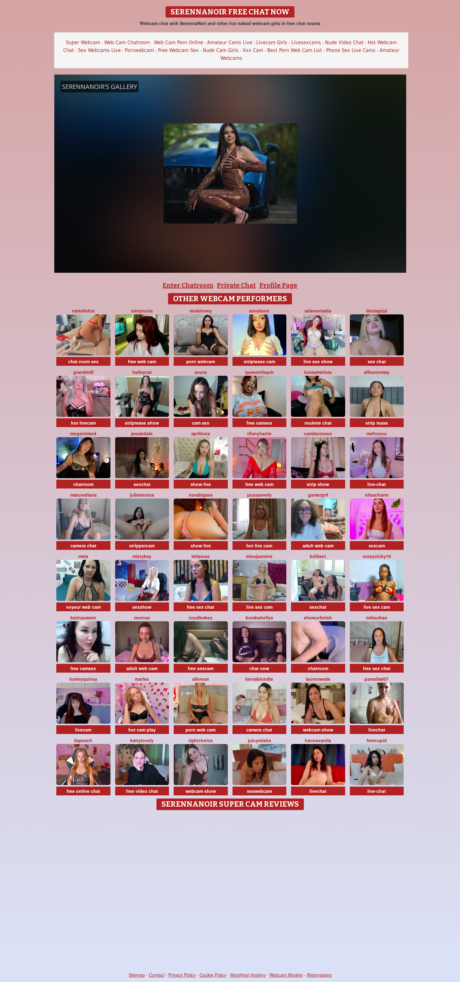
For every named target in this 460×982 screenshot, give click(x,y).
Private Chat (236, 285)
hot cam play (142, 729)
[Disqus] (230, 891)
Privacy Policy (182, 975)
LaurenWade (318, 679)
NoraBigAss (201, 495)
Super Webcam (83, 42)
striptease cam (259, 361)
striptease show (142, 423)
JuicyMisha (259, 740)
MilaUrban (376, 617)
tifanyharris (259, 433)
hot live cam (259, 545)
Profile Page (278, 285)
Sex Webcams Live (99, 50)
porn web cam (201, 729)
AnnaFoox (259, 311)
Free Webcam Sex (178, 50)
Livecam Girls (271, 42)
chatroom (83, 484)
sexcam (377, 545)
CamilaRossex (318, 433)
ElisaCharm (376, 495)
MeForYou (376, 433)
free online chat (83, 791)
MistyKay (141, 556)
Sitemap (137, 975)
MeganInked (83, 433)
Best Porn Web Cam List (294, 50)
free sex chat (200, 607)
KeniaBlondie (259, 679)
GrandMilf (83, 372)
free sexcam (200, 668)
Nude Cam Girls (220, 50)
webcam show (318, 729)
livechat (376, 729)
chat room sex (83, 361)
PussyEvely (259, 495)
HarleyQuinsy (83, 679)
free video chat (142, 791)
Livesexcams (306, 42)
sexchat (142, 484)
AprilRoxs (200, 433)
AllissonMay (377, 372)
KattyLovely (142, 740)
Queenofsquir (259, 372)
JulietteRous (142, 495)
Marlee (142, 679)
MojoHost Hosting (247, 975)
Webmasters (319, 975)
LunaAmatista (318, 372)
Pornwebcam (139, 50)
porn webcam (200, 361)
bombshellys (259, 617)
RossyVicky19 (377, 556)
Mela (83, 556)
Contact (156, 975)
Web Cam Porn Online (178, 42)
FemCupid (377, 740)
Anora (201, 372)
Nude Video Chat (344, 42)
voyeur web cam (83, 607)
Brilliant (318, 556)
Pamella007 (377, 679)
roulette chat (318, 423)
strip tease (376, 423)
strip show (318, 484)
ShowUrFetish (318, 617)
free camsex (259, 423)
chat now (259, 668)
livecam (83, 729)
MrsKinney (201, 311)
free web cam (142, 361)
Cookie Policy (213, 975)
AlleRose (200, 679)
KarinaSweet (83, 617)
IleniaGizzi (376, 311)
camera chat (83, 545)
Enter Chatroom (188, 285)
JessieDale (142, 433)
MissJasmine (259, 556)
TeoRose (142, 617)
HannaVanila (318, 740)
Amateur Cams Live (229, 42)
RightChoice (200, 740)
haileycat (142, 372)
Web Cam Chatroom (127, 42)
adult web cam (318, 545)
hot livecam (83, 423)
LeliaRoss (201, 556)
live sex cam (259, 607)
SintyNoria (142, 311)
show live (201, 484)
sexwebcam (259, 791)
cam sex (200, 423)
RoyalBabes (200, 617)
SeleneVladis (317, 311)
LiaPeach (83, 740)
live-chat (376, 484)
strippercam (142, 545)
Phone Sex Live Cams (351, 50)
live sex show (318, 361)
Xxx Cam (253, 50)
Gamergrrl (318, 495)
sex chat (377, 361)
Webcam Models (286, 975)
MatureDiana (83, 495)
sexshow (141, 607)
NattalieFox (83, 311)
